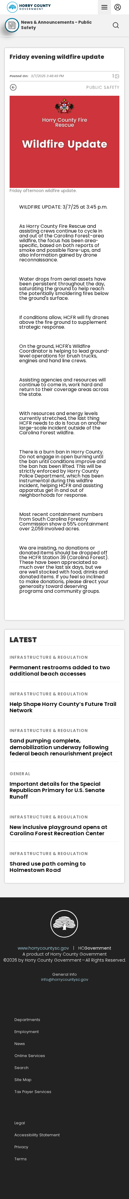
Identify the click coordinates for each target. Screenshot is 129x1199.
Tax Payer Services (32, 1091)
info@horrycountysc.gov (64, 979)
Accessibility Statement (37, 1134)
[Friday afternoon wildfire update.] (64, 142)
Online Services (29, 1055)
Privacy (21, 1146)
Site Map (23, 1079)
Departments (27, 1019)
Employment (26, 1031)
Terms (20, 1158)
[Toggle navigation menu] (104, 7)
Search (21, 1067)
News (19, 1043)
